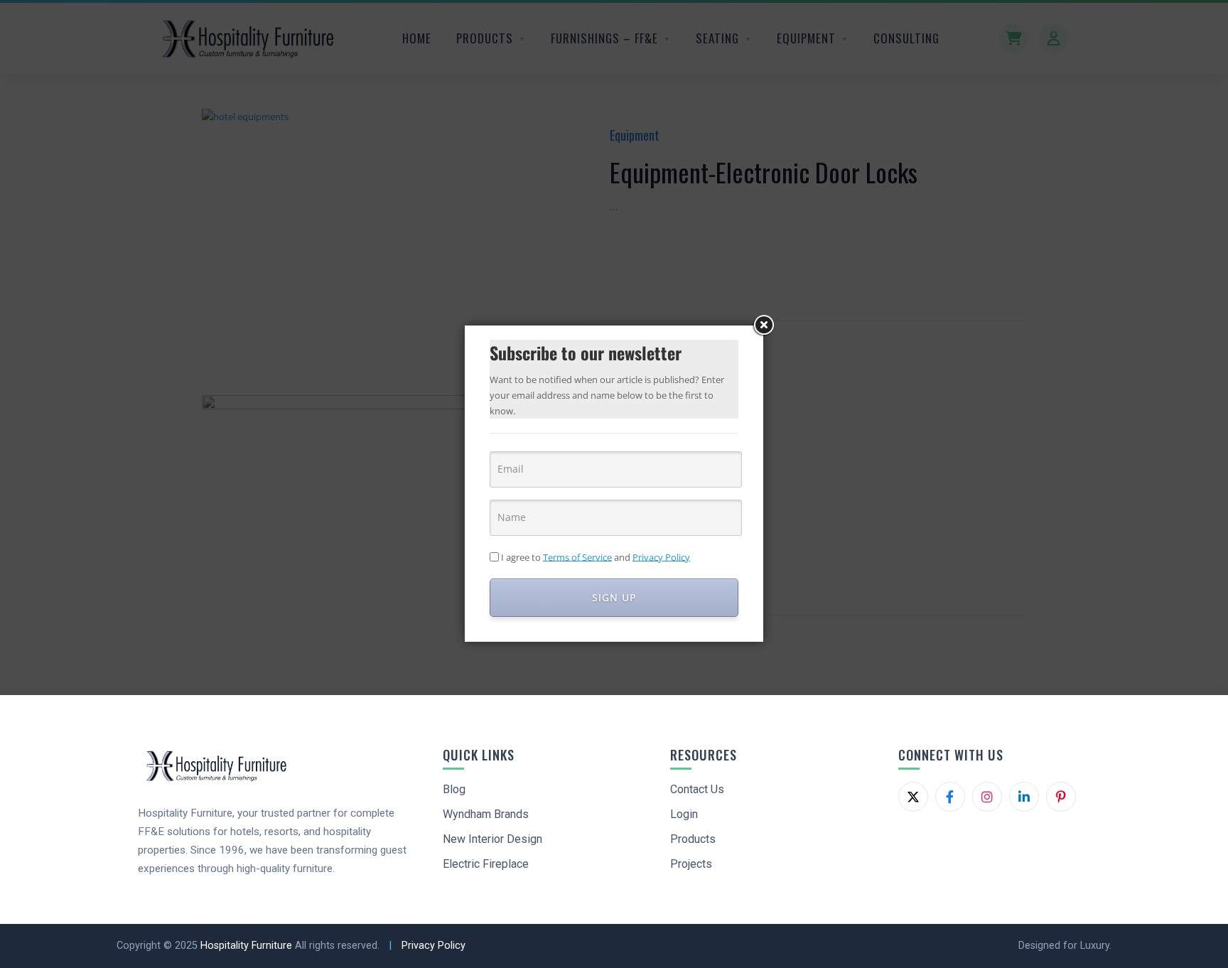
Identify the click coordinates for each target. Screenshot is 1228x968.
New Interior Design (492, 839)
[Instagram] (987, 797)
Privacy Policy (433, 946)
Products (693, 839)
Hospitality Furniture (246, 946)
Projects (691, 864)
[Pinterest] (1061, 797)
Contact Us (697, 789)
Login (684, 814)
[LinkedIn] (1024, 797)
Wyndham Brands (486, 814)
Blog (454, 789)
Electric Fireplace (486, 864)
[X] (913, 797)
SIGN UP (614, 597)
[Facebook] (950, 797)
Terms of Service (577, 556)
